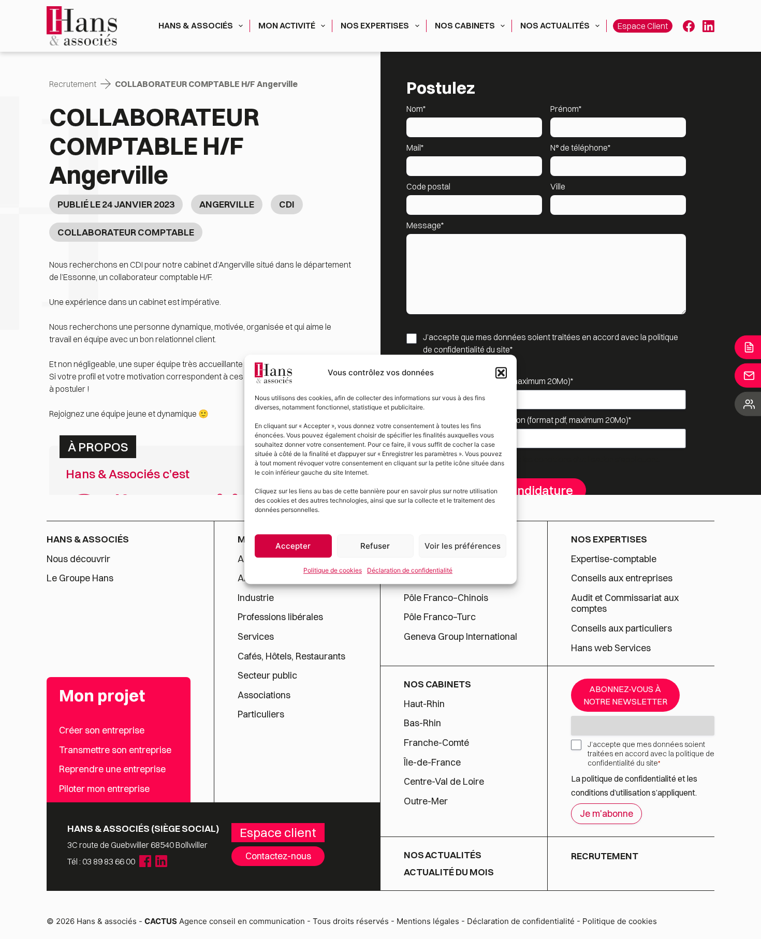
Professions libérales (280, 617)
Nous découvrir (78, 559)
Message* (425, 225)
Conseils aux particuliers (621, 628)
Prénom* (565, 109)
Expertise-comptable (613, 559)
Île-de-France (432, 762)
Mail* (414, 147)
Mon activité (286, 25)
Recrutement (72, 84)
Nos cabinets (465, 25)
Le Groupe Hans (80, 578)
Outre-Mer (426, 801)
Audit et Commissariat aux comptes (625, 603)
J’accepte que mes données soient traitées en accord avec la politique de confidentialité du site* (550, 343)
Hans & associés (195, 25)
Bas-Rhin (422, 723)
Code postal (428, 186)
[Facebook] (689, 26)
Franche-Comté (436, 743)
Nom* (416, 109)
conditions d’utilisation (574, 459)
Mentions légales (428, 921)
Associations (264, 695)
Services (257, 636)
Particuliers (261, 714)
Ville (557, 186)
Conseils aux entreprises (621, 578)
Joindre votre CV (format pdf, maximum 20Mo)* (489, 381)
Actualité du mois (449, 872)
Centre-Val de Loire (444, 781)
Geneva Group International (460, 636)
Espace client (643, 26)
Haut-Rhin (424, 704)
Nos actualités (555, 25)
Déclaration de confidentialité (409, 570)
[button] (501, 373)
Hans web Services (611, 648)
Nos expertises (375, 25)
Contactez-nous (278, 856)
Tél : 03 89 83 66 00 (101, 861)
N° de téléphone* (580, 147)
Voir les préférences (463, 546)
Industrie (256, 598)
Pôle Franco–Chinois (446, 598)
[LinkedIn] (708, 26)
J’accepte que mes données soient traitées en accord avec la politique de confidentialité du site (651, 754)
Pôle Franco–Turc (440, 617)
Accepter (293, 546)
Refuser (375, 546)
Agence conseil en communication (224, 921)
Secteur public (267, 675)
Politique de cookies (332, 570)
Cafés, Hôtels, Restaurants (291, 656)
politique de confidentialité (629, 778)
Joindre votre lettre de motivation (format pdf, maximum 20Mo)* (518, 420)
